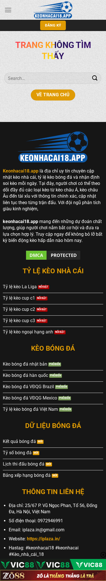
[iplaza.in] (53, 10)
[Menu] (8, 10)
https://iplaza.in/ (43, 538)
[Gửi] (95, 78)
